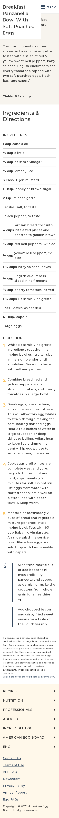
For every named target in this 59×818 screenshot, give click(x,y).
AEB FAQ (10, 772)
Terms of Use (13, 765)
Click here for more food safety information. (29, 676)
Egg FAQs (11, 799)
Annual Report (15, 792)
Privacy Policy (14, 786)
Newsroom (11, 779)
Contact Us (12, 758)
